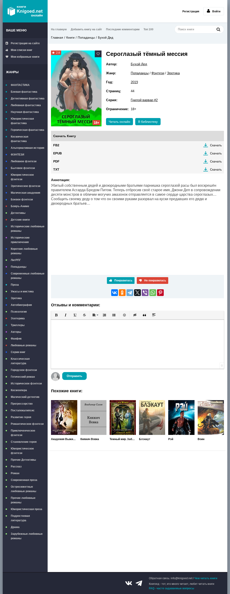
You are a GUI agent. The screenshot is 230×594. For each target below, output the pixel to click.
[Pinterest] (160, 292)
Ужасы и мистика (22, 291)
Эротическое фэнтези (25, 186)
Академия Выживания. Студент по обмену (64, 439)
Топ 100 (148, 29)
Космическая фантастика (19, 139)
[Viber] (145, 292)
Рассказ (16, 466)
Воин (201, 439)
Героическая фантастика (27, 130)
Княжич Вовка (89, 439)
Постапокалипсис (23, 410)
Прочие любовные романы (23, 500)
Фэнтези (157, 73)
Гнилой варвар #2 (144, 100)
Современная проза (24, 480)
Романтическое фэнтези (27, 423)
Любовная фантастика (26, 105)
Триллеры (17, 325)
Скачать (216, 145)
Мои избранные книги (25, 56)
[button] (56, 315)
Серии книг (18, 352)
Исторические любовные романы (27, 228)
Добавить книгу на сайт (86, 29)
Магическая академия (25, 192)
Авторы (16, 331)
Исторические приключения (20, 240)
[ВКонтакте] (114, 292)
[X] (137, 292)
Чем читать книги (205, 578)
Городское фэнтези (24, 370)
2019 (134, 82)
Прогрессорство (22, 403)
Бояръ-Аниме (20, 206)
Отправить (74, 376)
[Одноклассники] (122, 292)
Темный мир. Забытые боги (123, 439)
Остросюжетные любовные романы (23, 489)
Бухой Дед (105, 37)
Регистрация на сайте (25, 43)
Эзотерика (18, 318)
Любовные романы (23, 345)
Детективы (18, 213)
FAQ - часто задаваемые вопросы (171, 588)
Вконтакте (128, 583)
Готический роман (23, 376)
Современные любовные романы (27, 276)
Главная (57, 37)
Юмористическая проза (26, 509)
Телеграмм (138, 583)
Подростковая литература (20, 518)
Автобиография (21, 305)
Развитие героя (21, 417)
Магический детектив (25, 397)
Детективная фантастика (27, 98)
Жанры (12, 72)
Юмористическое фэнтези (22, 177)
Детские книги (20, 219)
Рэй (170, 439)
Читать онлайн (119, 121)
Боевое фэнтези (22, 199)
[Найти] (218, 29)
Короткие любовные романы (24, 251)
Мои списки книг (21, 50)
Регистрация (190, 11)
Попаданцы (18, 266)
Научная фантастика (25, 112)
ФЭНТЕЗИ (17, 154)
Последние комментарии (122, 29)
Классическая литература (20, 361)
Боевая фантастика (24, 91)
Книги (70, 37)
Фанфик (16, 338)
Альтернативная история (27, 147)
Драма (15, 527)
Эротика (16, 298)
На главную (59, 29)
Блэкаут (144, 439)
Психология (19, 311)
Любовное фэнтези (23, 161)
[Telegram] (129, 292)
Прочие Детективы (23, 459)
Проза (15, 284)
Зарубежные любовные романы (27, 536)
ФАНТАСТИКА (20, 85)
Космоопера (19, 390)
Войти (216, 11)
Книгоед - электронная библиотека (25, 11)
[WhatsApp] (152, 292)
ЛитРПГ (16, 260)
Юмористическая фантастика (22, 121)
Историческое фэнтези (26, 383)
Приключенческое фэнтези (23, 433)
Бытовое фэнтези (23, 168)
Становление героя (24, 441)
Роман (15, 473)
